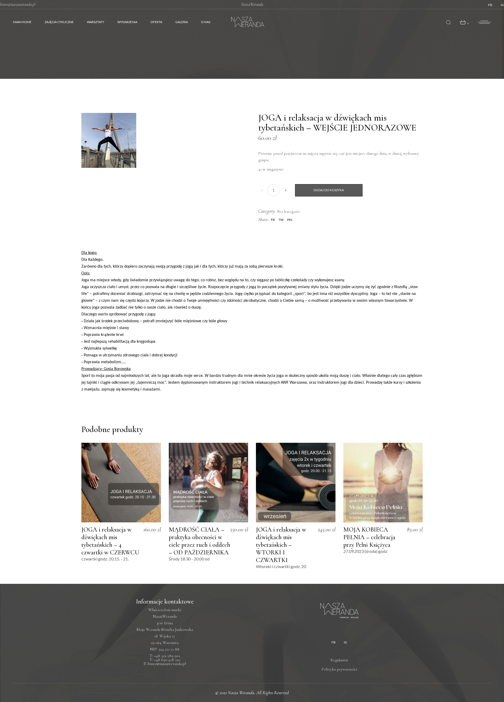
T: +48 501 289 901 (164, 655)
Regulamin (339, 660)
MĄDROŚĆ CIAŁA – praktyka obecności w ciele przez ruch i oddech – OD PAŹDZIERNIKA (199, 541)
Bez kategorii (288, 211)
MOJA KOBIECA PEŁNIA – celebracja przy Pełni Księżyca (369, 537)
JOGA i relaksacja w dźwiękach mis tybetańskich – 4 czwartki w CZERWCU (110, 541)
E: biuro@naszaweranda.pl (165, 663)
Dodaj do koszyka (329, 190)
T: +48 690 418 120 (164, 659)
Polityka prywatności (339, 669)
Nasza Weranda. (242, 692)
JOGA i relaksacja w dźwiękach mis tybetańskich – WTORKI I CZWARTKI (281, 545)
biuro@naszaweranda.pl (17, 4)
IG (502, 5)
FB (490, 5)
